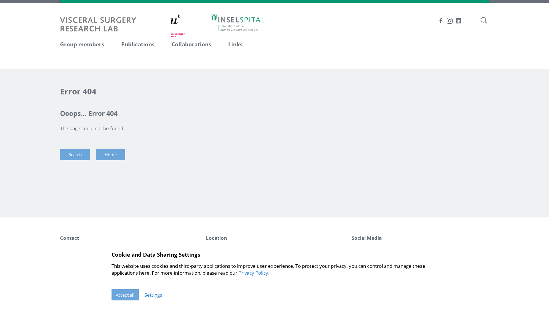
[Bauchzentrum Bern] (238, 22)
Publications (137, 44)
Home (111, 154)
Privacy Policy (253, 273)
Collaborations (191, 44)
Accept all (125, 295)
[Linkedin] (458, 21)
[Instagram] (450, 21)
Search (75, 154)
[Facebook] (441, 21)
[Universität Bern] (185, 25)
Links (235, 44)
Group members (82, 44)
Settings (153, 295)
